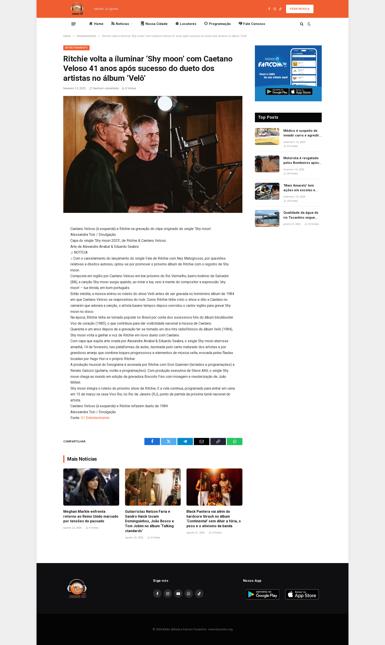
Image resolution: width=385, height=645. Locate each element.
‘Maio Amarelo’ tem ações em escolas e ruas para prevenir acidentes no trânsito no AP (300, 188)
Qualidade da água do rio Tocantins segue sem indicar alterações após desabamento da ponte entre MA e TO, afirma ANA (301, 215)
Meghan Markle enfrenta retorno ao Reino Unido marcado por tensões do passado (90, 516)
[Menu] (73, 24)
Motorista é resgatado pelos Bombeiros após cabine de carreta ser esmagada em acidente (302, 160)
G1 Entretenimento (95, 418)
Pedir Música (299, 8)
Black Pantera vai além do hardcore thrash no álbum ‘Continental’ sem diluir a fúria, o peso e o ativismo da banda (213, 518)
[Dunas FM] (77, 9)
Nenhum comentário (106, 88)
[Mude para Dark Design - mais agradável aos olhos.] (308, 24)
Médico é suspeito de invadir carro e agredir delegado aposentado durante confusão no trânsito (301, 133)
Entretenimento (76, 47)
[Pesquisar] (301, 24)
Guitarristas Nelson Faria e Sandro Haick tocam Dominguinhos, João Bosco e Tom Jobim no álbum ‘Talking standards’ (149, 521)
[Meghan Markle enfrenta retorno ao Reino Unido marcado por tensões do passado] (91, 487)
